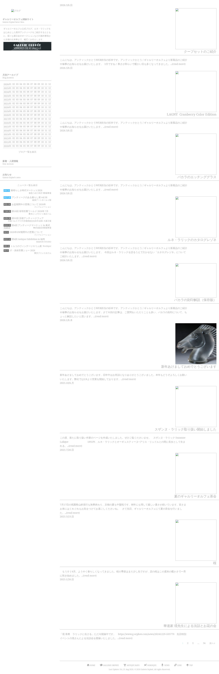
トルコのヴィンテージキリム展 (27, 246)
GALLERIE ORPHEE (27, 46)
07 (31, 88)
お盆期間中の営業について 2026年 (27, 205)
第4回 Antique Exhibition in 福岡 (27, 240)
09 (39, 91)
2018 (6, 115)
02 (13, 103)
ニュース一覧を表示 (27, 185)
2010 (6, 146)
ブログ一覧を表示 (27, 151)
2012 (6, 138)
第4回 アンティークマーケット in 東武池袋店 (27, 226)
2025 (6, 88)
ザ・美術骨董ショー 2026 (27, 251)
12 (49, 95)
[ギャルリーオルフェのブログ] (30, 9)
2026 (6, 84)
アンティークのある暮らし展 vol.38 (27, 198)
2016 (6, 122)
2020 (6, 107)
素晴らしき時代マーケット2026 (27, 191)
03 (17, 84)
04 (21, 95)
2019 (6, 111)
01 (10, 84)
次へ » (212, 643)
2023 (6, 95)
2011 (6, 142)
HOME (92, 665)
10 (42, 88)
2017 (6, 119)
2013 (6, 134)
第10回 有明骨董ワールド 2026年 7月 (27, 212)
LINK (179, 665)
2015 (6, 126)
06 (28, 103)
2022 (6, 99)
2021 (6, 103)
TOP (191, 665)
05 (24, 91)
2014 (6, 130)
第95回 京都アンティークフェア (27, 219)
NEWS (166, 665)
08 (35, 99)
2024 (6, 92)
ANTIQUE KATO (27, 55)
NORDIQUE (27, 64)
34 (204, 643)
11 (46, 91)
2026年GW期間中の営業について (27, 233)
